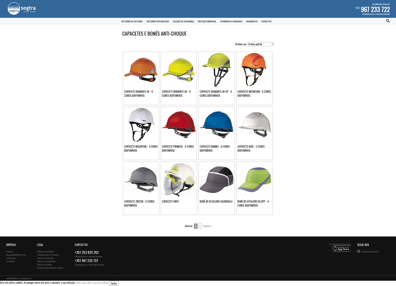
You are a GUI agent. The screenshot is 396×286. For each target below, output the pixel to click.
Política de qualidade (45, 251)
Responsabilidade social (16, 254)
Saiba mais (141, 58)
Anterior (189, 226)
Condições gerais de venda (47, 254)
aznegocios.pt (25, 278)
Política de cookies (44, 264)
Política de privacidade (46, 261)
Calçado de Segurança (183, 21)
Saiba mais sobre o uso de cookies (92, 282)
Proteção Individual (207, 21)
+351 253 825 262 (87, 252)
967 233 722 (375, 9)
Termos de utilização (45, 258)
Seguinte (207, 226)
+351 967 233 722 (86, 260)
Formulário (10, 261)
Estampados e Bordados (231, 21)
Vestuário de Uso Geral (132, 21)
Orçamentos (252, 21)
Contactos (266, 21)
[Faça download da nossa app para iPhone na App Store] (342, 250)
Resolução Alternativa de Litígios (50, 267)
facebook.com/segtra (370, 251)
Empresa (9, 251)
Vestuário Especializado (157, 21)
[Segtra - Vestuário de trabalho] (21, 13)
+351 (372, 9)
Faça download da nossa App (340, 244)
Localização (10, 258)
